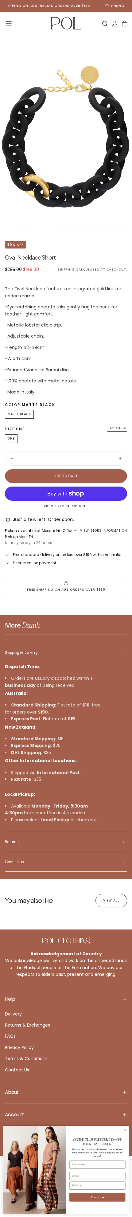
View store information (103, 530)
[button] (8, 23)
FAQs (10, 1036)
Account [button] (14, 1114)
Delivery (13, 1014)
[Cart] (124, 24)
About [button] (12, 1092)
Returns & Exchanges (27, 1025)
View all (111, 900)
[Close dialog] (124, 1130)
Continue (97, 1197)
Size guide (117, 428)
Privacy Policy (19, 1047)
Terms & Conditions (26, 1058)
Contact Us (17, 1070)
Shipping (66, 269)
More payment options (66, 506)
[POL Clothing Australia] (66, 941)
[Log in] (114, 24)
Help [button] (10, 999)
